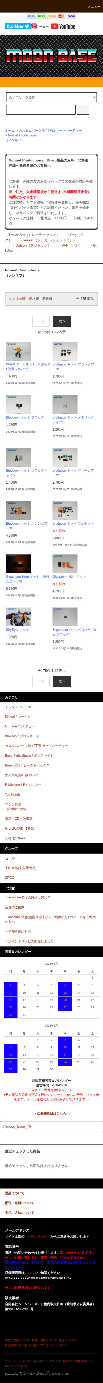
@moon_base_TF (17, 1126)
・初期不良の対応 (18, 931)
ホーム (10, 130)
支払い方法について (17, 1340)
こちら (29, 1273)
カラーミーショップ (17, 1360)
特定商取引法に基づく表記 (21, 1345)
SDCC (9, 878)
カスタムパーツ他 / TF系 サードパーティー (50, 130)
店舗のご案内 (14, 907)
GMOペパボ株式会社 (76, 1360)
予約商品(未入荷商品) (20, 868)
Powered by (11, 1374)
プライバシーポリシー (54, 1345)
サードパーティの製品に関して (27, 897)
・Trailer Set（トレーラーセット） (32, 235)
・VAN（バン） (70, 245)
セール (10, 858)
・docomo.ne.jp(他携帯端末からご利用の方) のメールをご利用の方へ (50, 919)
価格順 (34, 299)
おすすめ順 (17, 299)
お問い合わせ (37, 1236)
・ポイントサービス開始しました (29, 941)
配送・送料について (44, 1340)
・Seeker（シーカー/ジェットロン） (48, 240)
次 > (62, 321)
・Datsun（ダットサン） (31, 245)
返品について (67, 1340)
